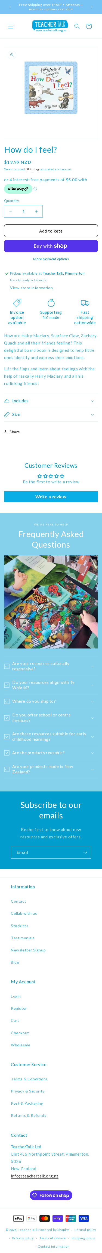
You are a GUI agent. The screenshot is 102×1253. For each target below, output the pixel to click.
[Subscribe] (85, 852)
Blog (15, 962)
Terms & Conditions (29, 1079)
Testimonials (23, 938)
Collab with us (24, 913)
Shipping (32, 169)
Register (19, 1008)
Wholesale (20, 1045)
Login (16, 996)
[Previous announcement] (10, 7)
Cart (15, 1020)
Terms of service (52, 1238)
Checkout (20, 1032)
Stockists (19, 925)
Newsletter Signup (28, 950)
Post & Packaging (27, 1103)
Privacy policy (23, 1238)
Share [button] (15, 431)
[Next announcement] (92, 7)
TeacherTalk (28, 1229)
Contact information (53, 1246)
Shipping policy (83, 1238)
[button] (11, 26)
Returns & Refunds (28, 1115)
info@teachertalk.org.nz (34, 1175)
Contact (18, 901)
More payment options (51, 259)
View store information (31, 287)
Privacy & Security (28, 1091)
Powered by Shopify (53, 1229)
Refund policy (85, 1229)
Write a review (50, 496)
